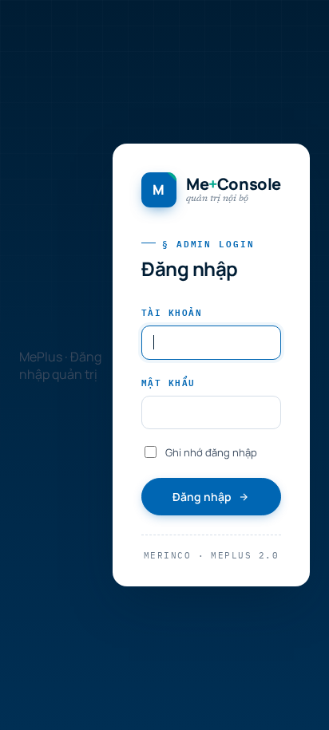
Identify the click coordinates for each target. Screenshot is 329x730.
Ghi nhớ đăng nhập (211, 452)
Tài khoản (171, 311)
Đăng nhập (202, 496)
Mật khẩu (168, 381)
